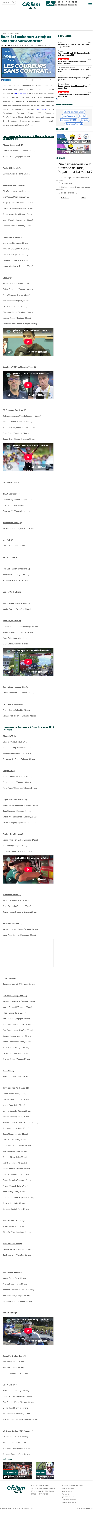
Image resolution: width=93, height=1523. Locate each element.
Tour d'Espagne (68, 116)
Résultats (65, 198)
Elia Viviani (41, 109)
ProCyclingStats (20, 93)
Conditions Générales (69, 1499)
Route (11, 33)
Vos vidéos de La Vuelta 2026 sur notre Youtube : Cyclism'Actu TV (74, 45)
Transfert (82, 116)
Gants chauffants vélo (74, 124)
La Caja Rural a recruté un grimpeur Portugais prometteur (74, 78)
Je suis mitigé (66, 183)
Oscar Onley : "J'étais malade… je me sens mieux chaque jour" (74, 61)
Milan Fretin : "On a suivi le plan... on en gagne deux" (74, 69)
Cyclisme (4, 33)
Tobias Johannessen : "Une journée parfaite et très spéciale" (74, 94)
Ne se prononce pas (69, 193)
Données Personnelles (69, 1502)
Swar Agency (87, 1508)
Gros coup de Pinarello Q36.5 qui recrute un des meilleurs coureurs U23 (74, 53)
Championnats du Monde (74, 112)
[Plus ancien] (57, 99)
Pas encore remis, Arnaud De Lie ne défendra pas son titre (74, 86)
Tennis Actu (65, 1494)
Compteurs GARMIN (68, 120)
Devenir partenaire (68, 1488)
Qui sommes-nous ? (68, 1497)
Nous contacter (67, 1491)
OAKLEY (84, 120)
